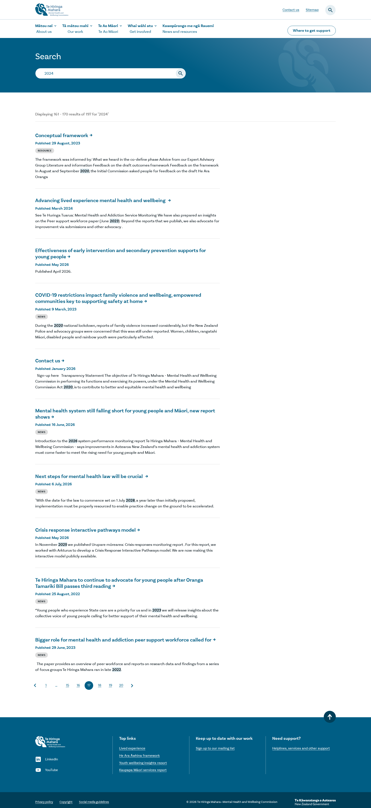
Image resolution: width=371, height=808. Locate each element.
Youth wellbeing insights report (143, 763)
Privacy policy (44, 802)
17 (88, 685)
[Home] (50, 741)
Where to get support (311, 30)
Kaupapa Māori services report (143, 770)
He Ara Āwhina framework (139, 756)
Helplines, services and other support (301, 748)
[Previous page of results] (35, 685)
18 (99, 685)
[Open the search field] (330, 10)
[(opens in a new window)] (315, 802)
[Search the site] (180, 73)
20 (121, 685)
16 (78, 685)
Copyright (66, 802)
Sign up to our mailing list (215, 748)
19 (110, 685)
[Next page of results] (132, 685)
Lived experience (132, 748)
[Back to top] (330, 717)
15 (67, 685)
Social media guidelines (94, 802)
